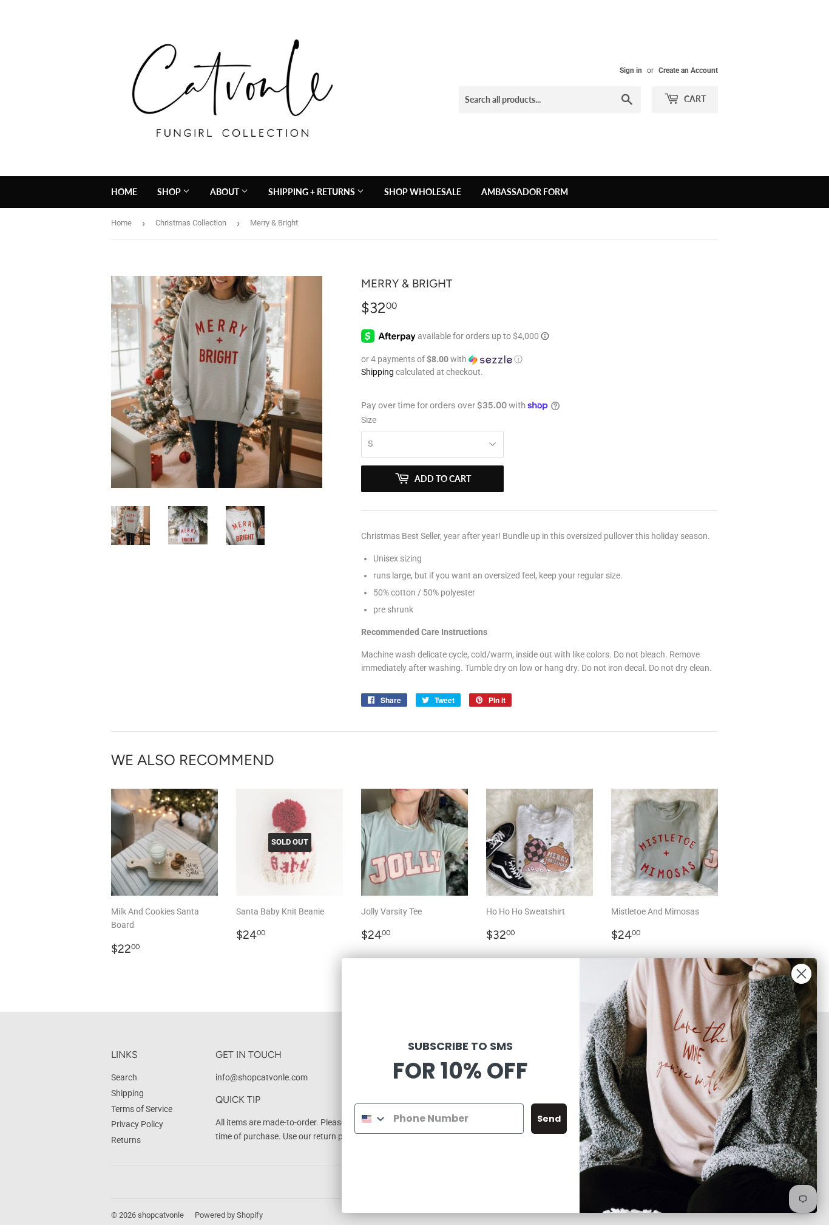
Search (124, 1077)
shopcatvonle (161, 1215)
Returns (126, 1140)
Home (121, 222)
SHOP (170, 192)
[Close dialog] (801, 973)
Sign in (631, 70)
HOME (124, 192)
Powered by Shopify (229, 1215)
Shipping (377, 372)
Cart (694, 99)
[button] (539, 359)
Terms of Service (141, 1109)
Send (549, 1119)
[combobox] (371, 1118)
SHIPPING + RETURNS (312, 192)
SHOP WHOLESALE (422, 192)
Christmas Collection (190, 222)
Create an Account (688, 70)
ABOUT (225, 192)
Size (368, 420)
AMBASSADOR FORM (524, 192)
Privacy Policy (137, 1124)
